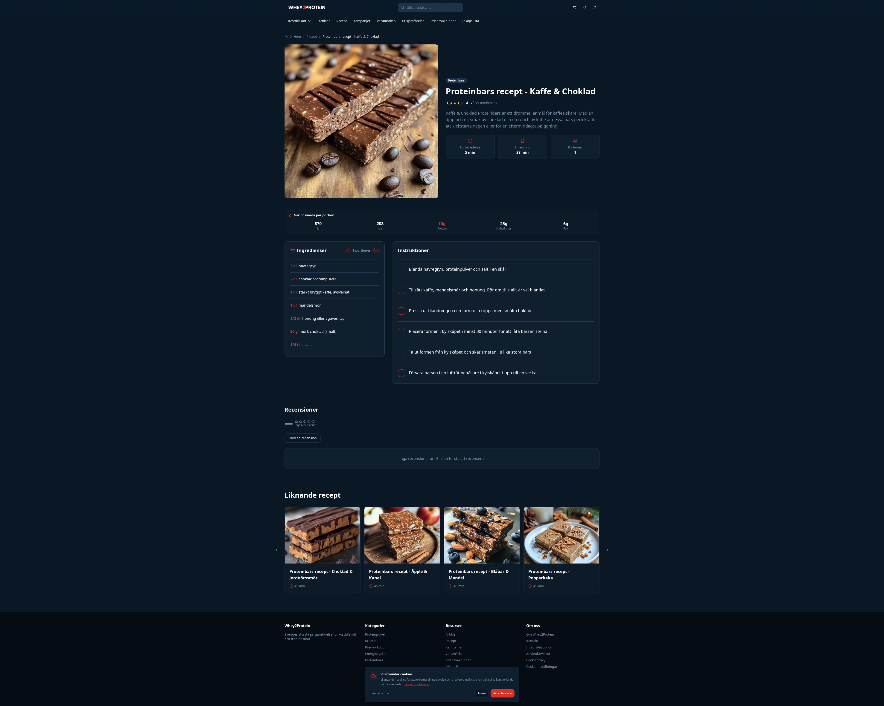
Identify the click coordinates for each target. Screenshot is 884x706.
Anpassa (377, 693)
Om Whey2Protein (540, 634)
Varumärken (386, 21)
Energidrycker (376, 653)
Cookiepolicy (535, 660)
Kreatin (370, 641)
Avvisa (481, 693)
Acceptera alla (502, 693)
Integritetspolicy (539, 647)
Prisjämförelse (413, 21)
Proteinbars (374, 660)
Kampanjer (361, 21)
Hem (297, 36)
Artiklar (324, 21)
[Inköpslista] (574, 7)
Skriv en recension (302, 438)
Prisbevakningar (443, 21)
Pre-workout (374, 647)
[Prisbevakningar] (584, 7)
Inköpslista (470, 21)
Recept (341, 21)
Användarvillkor (538, 653)
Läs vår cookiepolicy (417, 684)
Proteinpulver (375, 634)
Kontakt (532, 641)
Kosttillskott (297, 21)
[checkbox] (401, 269)
